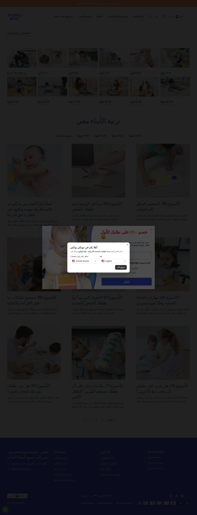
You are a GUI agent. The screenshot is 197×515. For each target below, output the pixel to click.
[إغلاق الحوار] (127, 244)
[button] (83, 261)
